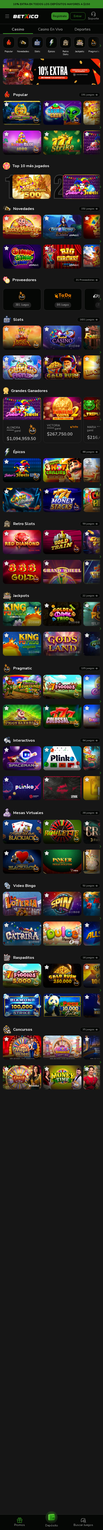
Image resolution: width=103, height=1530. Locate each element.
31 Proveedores (85, 280)
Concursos (22, 1029)
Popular (20, 94)
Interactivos (24, 740)
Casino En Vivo (50, 29)
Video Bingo (24, 885)
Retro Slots (24, 523)
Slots (18, 319)
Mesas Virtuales (28, 813)
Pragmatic (22, 668)
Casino (18, 29)
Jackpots (21, 595)
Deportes (82, 29)
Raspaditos (23, 957)
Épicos (19, 452)
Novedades (23, 208)
